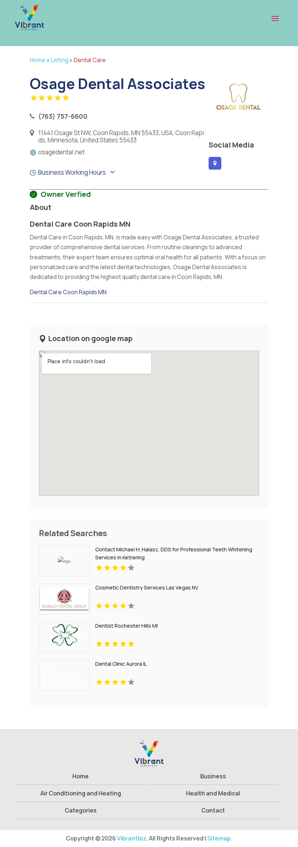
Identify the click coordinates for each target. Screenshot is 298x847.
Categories (81, 810)
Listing (59, 60)
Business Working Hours (72, 172)
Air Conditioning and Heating (80, 793)
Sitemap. (219, 838)
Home (37, 60)
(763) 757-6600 (63, 116)
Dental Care (90, 60)
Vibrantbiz (131, 838)
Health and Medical (213, 793)
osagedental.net (61, 152)
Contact (213, 810)
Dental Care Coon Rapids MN (68, 292)
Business (213, 776)
